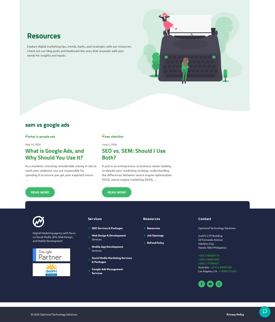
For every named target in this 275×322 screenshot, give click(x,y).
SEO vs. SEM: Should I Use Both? (134, 154)
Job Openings (155, 235)
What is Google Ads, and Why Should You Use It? (54, 154)
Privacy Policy (235, 314)
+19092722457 (228, 271)
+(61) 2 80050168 (221, 267)
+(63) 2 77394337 (208, 263)
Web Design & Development (109, 235)
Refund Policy (155, 242)
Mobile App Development (107, 246)
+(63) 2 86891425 (208, 259)
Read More (40, 192)
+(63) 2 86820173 (208, 255)
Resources (153, 228)
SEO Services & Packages (107, 228)
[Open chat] (265, 312)
